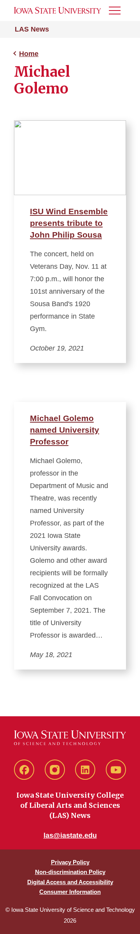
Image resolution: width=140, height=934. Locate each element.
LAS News (32, 29)
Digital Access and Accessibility (70, 882)
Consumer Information (70, 891)
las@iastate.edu (70, 835)
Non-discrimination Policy (70, 872)
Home (28, 54)
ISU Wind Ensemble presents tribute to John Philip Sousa (69, 223)
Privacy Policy (70, 862)
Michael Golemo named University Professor (64, 430)
